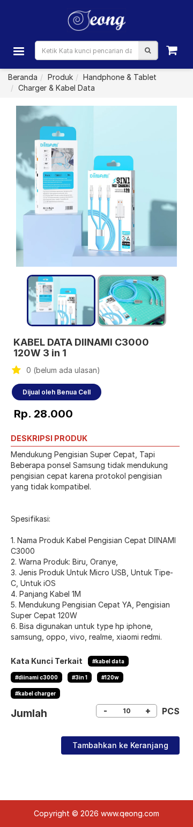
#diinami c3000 (36, 677)
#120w (110, 677)
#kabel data (108, 661)
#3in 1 (79, 677)
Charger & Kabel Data (56, 87)
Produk (60, 77)
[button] (148, 50)
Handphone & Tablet (120, 77)
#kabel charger (35, 693)
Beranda (23, 77)
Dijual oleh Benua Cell (57, 392)
